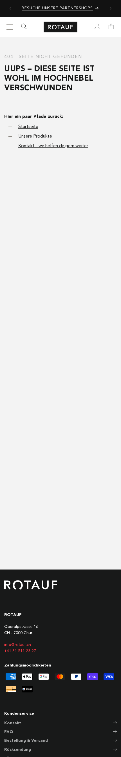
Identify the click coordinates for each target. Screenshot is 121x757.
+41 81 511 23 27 (20, 651)
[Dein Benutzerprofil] (97, 27)
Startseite (28, 127)
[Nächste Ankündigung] (110, 8)
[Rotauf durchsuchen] (24, 27)
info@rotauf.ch (17, 645)
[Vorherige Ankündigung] (10, 8)
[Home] (60, 27)
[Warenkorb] (111, 27)
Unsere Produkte (35, 136)
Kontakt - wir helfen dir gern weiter (53, 146)
